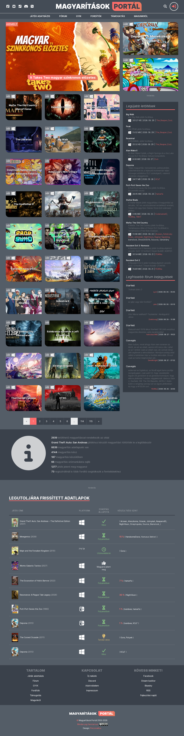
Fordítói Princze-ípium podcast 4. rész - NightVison (62, 236)
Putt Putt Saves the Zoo (150, 74)
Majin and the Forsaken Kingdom (37, 551)
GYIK (78, 16)
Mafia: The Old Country (137, 223)
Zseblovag (153, 319)
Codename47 (161, 214)
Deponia (130, 165)
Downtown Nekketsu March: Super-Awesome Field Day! (23, 171)
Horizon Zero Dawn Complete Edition (62, 268)
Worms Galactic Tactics (33, 566)
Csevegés (131, 340)
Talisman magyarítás (24, 268)
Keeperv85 (161, 521)
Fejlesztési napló (148, 695)
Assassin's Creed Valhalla (62, 204)
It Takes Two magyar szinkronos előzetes (63, 77)
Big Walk (63, 139)
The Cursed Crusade (32, 637)
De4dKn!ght (152, 360)
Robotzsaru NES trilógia (62, 171)
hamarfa (159, 194)
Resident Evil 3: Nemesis (137, 245)
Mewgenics (28, 536)
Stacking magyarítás (101, 236)
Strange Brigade (63, 365)
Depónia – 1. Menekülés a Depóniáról (150, 38)
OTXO (62, 398)
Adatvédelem (92, 685)
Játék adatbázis (40, 16)
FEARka (131, 217)
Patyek (129, 637)
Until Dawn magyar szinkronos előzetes (102, 171)
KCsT (158, 179)
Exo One (102, 333)
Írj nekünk (92, 676)
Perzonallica (95, 728)
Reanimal (130, 138)
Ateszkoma (133, 521)
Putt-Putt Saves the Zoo (137, 185)
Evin (156, 159)
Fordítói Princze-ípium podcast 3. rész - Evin (101, 301)
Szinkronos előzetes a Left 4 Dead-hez (63, 333)
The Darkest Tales (102, 268)
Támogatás (118, 16)
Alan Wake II (131, 150)
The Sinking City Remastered (24, 333)
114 (82, 421)
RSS (148, 690)
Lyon (155, 292)
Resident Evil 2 (133, 260)
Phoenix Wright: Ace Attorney (24, 301)
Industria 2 (62, 301)
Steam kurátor (148, 680)
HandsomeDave (133, 537)
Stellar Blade (132, 200)
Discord (92, 680)
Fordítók (96, 16)
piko (155, 304)
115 (91, 421)
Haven (23, 365)
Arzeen (159, 234)
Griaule (142, 521)
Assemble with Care (102, 107)
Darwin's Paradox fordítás (101, 398)
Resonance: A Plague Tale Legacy (38, 595)
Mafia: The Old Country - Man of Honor (24, 107)
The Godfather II (24, 204)
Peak (128, 126)
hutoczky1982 (152, 334)
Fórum (63, 16)
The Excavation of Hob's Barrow (37, 581)
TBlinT (138, 217)
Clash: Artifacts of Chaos (101, 365)
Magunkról (141, 16)
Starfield (130, 285)
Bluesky (148, 685)
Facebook (148, 676)
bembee (128, 609)
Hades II (102, 139)
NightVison (148, 237)
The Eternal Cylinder (23, 398)
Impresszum (92, 690)
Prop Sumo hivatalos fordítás (23, 236)
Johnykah (138, 237)
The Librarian (24, 139)
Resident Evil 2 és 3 (62, 107)
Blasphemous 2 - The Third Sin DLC (102, 204)
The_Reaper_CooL (164, 120)
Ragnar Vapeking (162, 237)
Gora (123, 551)
